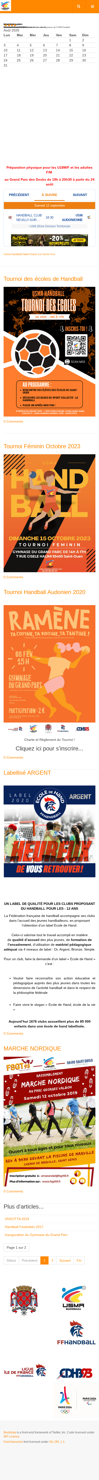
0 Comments (13, 421)
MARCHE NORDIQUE (32, 1048)
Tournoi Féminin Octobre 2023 (42, 446)
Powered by (25, 1455)
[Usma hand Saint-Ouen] (5, 5)
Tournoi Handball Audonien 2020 (44, 592)
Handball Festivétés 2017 (24, 1227)
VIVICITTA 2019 (17, 1219)
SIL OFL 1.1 (57, 1441)
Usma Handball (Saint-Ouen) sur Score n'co (29, 254)
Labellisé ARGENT (27, 772)
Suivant (65, 1260)
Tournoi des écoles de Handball (43, 279)
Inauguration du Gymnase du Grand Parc (36, 1235)
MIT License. (12, 1436)
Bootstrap (10, 1432)
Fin (79, 1260)
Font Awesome (13, 1441)
